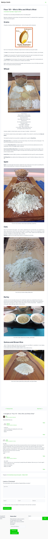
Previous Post (9, 408)
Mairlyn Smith (5, 2)
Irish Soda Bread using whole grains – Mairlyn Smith (17, 474)
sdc (6, 416)
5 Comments (6, 11)
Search (29, 516)
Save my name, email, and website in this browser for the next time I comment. (20, 504)
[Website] (38, 500)
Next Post (39, 408)
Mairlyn (8, 457)
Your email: (12, 524)
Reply (44, 422)
